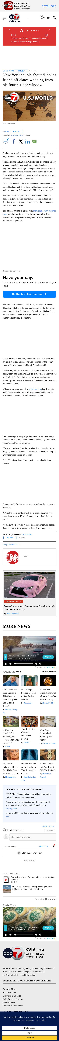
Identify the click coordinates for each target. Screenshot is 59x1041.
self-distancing (35, 389)
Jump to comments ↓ (12, 544)
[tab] (10, 846)
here (7, 816)
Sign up (51, 826)
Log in (45, 826)
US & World (27, 535)
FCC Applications (36, 971)
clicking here (11, 808)
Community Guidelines (43, 968)
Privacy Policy (25, 968)
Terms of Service (10, 968)
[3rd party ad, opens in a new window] (29, 598)
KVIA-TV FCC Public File (15, 971)
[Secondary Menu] (6, 18)
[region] (29, 863)
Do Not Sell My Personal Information (19, 975)
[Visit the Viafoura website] (50, 899)
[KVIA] (18, 17)
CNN (7, 131)
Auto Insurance (12, 613)
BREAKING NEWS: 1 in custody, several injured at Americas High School (29, 40)
